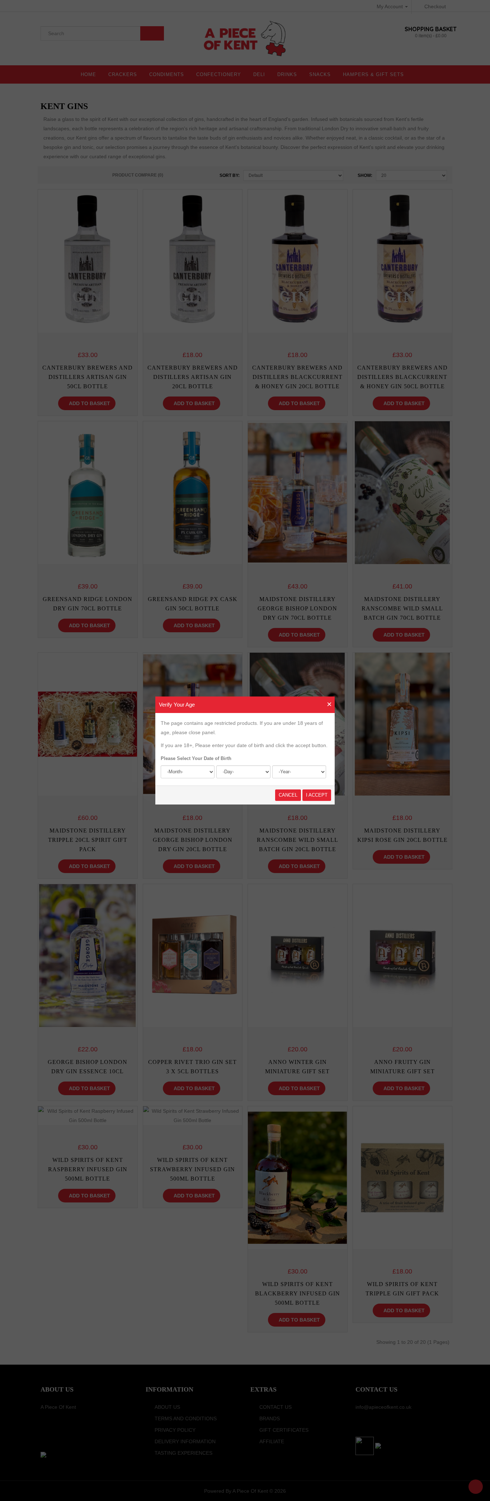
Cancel (288, 795)
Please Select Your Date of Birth (196, 758)
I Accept (317, 795)
